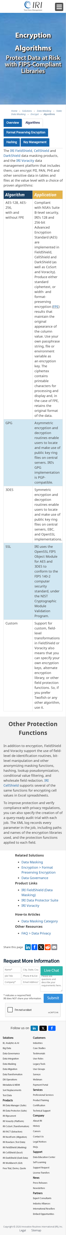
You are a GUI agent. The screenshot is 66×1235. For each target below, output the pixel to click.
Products (8, 1100)
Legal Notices (39, 1142)
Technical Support (41, 1111)
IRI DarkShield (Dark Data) (15, 1158)
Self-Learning (39, 1162)
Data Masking (44, 110)
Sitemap (36, 1230)
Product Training (41, 1100)
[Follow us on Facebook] (52, 1028)
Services (38, 1090)
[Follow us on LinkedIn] (34, 1028)
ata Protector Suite (43, 900)
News (36, 1178)
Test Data (7, 1095)
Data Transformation (12, 1074)
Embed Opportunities (43, 1214)
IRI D (25, 900)
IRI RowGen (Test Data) (14, 1142)
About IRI (37, 1121)
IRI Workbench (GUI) (13, 1163)
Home (14, 110)
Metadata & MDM (11, 1085)
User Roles (38, 1059)
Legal (22, 1230)
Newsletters (39, 1188)
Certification (39, 1105)
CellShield (41, 150)
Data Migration (10, 1069)
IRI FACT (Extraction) (12, 1132)
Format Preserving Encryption (25, 132)
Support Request (41, 1168)
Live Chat (51, 971)
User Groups (39, 1069)
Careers (37, 1131)
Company (38, 1115)
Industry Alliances (41, 1204)
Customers (39, 1038)
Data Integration (11, 1059)
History (36, 1126)
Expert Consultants (42, 1198)
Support (37, 1152)
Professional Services (43, 1095)
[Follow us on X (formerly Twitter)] (43, 1028)
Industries (38, 1043)
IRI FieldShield (21, 150)
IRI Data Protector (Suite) (15, 1111)
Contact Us (38, 1137)
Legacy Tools (39, 1064)
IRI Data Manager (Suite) (14, 1105)
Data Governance (34, 878)
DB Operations (10, 1080)
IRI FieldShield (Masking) (15, 1147)
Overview (12, 122)
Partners (38, 1193)
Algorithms (49, 114)
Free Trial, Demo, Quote (14, 1168)
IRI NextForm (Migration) (15, 1137)
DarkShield (11, 155)
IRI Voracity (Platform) (13, 1121)
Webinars (37, 1080)
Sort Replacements (12, 1090)
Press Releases (40, 1183)
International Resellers (44, 1209)
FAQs (35, 1147)
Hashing (11, 142)
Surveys (37, 1074)
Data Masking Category (39, 921)
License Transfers (41, 1173)
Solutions (27, 110)
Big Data (7, 1048)
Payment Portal (40, 1085)
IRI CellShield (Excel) (13, 1153)
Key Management (35, 142)
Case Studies (39, 1048)
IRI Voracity (25, 160)
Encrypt (35, 114)
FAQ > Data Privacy (36, 933)
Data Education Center (44, 1157)
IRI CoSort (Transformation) (16, 1126)
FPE (55, 306)
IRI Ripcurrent (9, 1116)
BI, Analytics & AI (11, 1043)
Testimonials (39, 1053)
